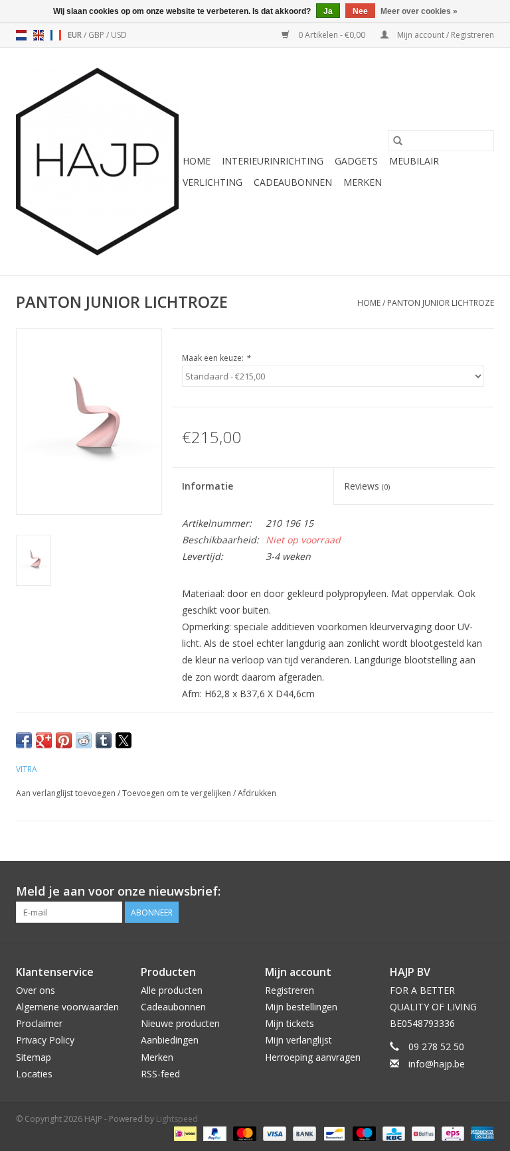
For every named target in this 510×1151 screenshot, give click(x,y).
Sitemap (33, 1057)
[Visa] (273, 1132)
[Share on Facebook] (24, 740)
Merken (362, 182)
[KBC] (392, 1132)
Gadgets (356, 161)
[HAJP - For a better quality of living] (97, 161)
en (38, 35)
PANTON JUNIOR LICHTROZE (440, 302)
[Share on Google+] (44, 740)
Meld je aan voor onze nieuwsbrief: (118, 891)
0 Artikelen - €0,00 (331, 34)
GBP (97, 34)
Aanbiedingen (170, 1040)
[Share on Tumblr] (104, 740)
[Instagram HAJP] (483, 891)
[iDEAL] (184, 1132)
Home (197, 161)
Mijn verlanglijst (298, 1040)
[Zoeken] (398, 140)
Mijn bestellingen (301, 1006)
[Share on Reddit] (84, 740)
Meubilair (414, 161)
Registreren (289, 990)
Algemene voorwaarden (67, 1006)
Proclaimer (39, 1023)
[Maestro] (363, 1132)
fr (55, 35)
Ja (328, 11)
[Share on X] (123, 740)
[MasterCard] (243, 1132)
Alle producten (172, 990)
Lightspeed (177, 1118)
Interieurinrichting (272, 161)
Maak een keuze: (216, 358)
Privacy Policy (45, 1040)
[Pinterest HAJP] (459, 891)
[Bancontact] (332, 1132)
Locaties (34, 1073)
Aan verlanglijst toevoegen (67, 793)
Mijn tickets (289, 1023)
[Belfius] (421, 1132)
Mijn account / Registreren (444, 34)
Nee (360, 11)
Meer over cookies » (419, 11)
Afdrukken (257, 793)
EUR (76, 34)
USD (119, 34)
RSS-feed (160, 1073)
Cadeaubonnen (293, 182)
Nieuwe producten (180, 1023)
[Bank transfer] (303, 1132)
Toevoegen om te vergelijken (177, 793)
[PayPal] (213, 1132)
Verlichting (212, 182)
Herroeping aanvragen (313, 1057)
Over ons (35, 990)
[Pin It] (64, 740)
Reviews (367, 486)
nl (21, 35)
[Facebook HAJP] (435, 891)
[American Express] (480, 1132)
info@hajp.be (436, 1063)
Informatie (207, 486)
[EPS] (451, 1132)
